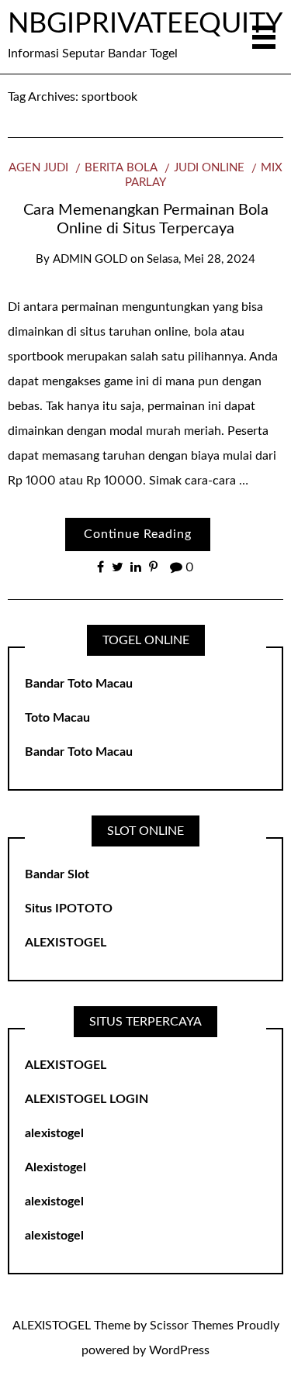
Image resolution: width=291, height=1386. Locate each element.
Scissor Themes (192, 1325)
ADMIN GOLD (90, 259)
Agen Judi (38, 168)
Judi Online (209, 168)
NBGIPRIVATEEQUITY (145, 24)
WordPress (179, 1350)
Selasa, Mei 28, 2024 (201, 259)
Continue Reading (138, 534)
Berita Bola (121, 168)
